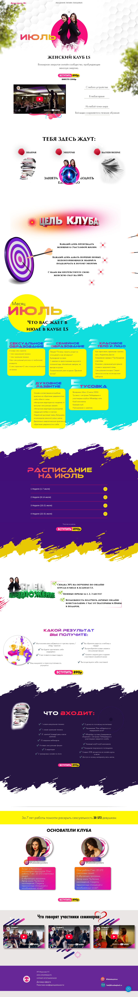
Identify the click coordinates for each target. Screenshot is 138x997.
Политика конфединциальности (50, 985)
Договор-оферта (44, 982)
